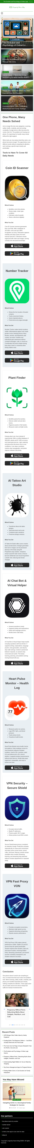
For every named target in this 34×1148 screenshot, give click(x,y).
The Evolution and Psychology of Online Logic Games (15, 1)
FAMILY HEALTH (17, 1099)
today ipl (4, 1135)
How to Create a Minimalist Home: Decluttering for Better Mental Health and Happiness (16, 77)
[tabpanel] (17, 1096)
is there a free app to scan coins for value (13, 1131)
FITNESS (5, 87)
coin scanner (5, 1128)
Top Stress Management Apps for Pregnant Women (18, 1067)
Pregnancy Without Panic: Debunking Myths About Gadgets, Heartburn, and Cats (16, 1013)
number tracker (6, 1124)
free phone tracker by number (10, 1121)
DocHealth (13, 1107)
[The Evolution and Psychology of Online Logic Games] (17, 33)
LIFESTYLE (5, 39)
